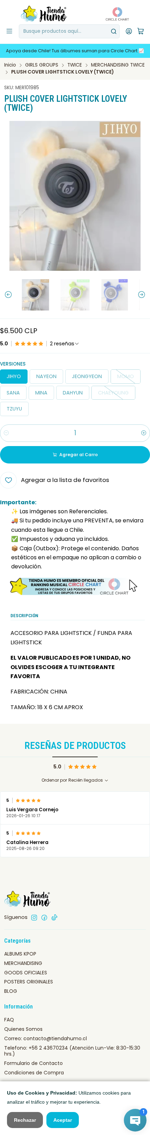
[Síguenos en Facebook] (44, 917)
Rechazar (25, 1120)
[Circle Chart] (115, 14)
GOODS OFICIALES (25, 972)
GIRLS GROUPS (41, 65)
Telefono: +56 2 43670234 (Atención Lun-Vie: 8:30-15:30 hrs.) (72, 1051)
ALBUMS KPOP (20, 953)
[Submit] (114, 31)
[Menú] (9, 31)
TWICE (74, 65)
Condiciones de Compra (34, 1072)
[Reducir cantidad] (6, 433)
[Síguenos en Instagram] (34, 917)
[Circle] (75, 586)
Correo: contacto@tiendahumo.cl (45, 1038)
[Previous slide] (5, 294)
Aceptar (62, 1120)
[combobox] (69, 31)
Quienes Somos (23, 1029)
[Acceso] (129, 31)
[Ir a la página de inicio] (44, 14)
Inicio (10, 65)
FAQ (9, 1019)
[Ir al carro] (140, 31)
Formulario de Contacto (33, 1063)
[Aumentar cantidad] (144, 433)
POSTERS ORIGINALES (28, 981)
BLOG (10, 991)
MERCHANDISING (23, 963)
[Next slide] (145, 294)
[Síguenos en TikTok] (54, 917)
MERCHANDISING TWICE (118, 65)
